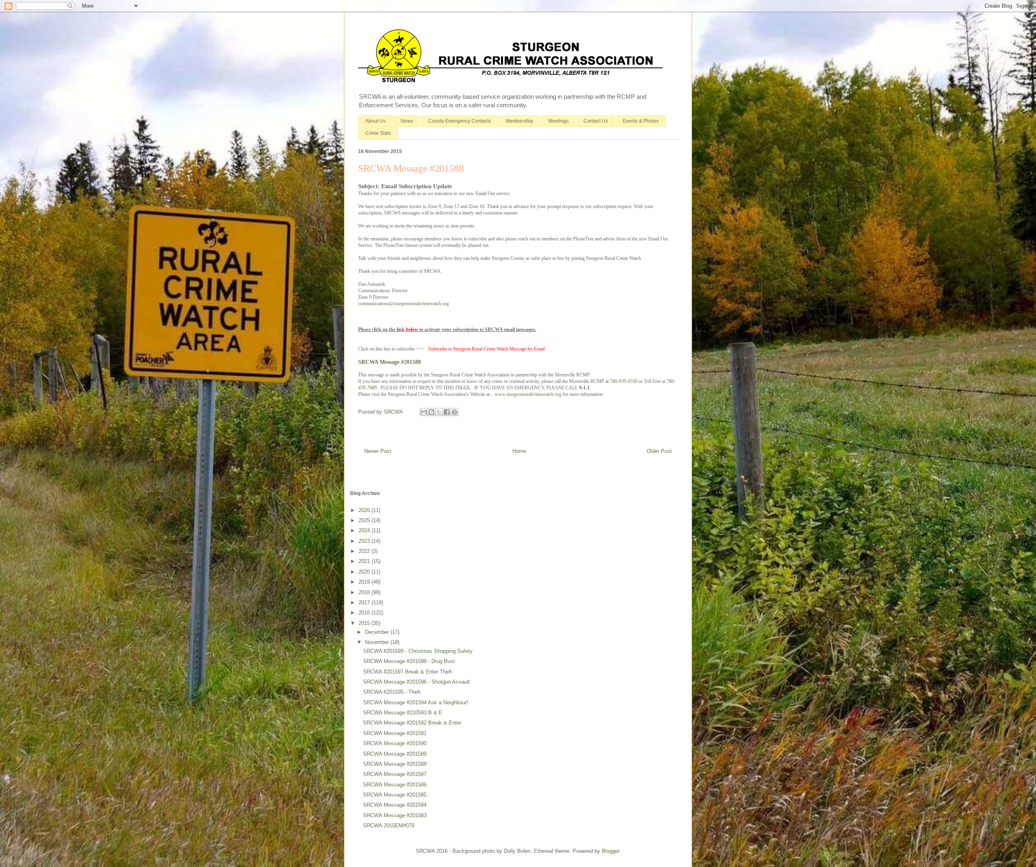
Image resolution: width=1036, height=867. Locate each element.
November (378, 642)
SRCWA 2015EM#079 (388, 825)
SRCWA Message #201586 (395, 785)
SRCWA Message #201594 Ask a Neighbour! (415, 702)
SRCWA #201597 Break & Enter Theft (407, 672)
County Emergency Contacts (459, 121)
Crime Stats (378, 133)
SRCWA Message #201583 (395, 815)
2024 (365, 530)
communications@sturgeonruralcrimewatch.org (403, 303)
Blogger (610, 851)
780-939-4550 (623, 381)
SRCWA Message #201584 (395, 805)
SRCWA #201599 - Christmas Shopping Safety (418, 651)
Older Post (659, 451)
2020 (365, 572)
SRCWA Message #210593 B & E (402, 713)
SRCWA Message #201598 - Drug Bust (409, 661)
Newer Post (377, 451)
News (407, 121)
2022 (365, 551)
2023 (365, 541)
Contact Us (596, 121)
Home (519, 451)
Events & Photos (641, 121)
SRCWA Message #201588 (389, 362)
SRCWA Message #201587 (395, 774)
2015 (365, 623)
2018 (365, 592)
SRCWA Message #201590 (395, 743)
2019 (365, 582)
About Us (375, 121)
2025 (365, 520)
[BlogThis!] (431, 412)
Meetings (558, 121)
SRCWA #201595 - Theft (391, 692)
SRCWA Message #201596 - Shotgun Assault (416, 682)
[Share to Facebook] (447, 412)
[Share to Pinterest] (454, 412)
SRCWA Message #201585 (395, 795)
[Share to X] (439, 412)
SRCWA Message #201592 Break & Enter (412, 723)
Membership (519, 121)
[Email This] (424, 412)
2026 (365, 510)
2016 (365, 613)
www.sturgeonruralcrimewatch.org (528, 394)
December (378, 632)
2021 (365, 561)
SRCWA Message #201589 (395, 754)
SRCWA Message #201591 (395, 733)
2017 (365, 602)
